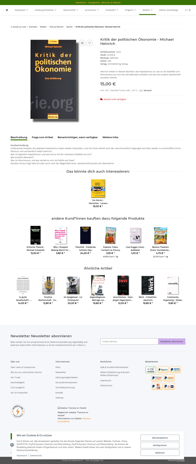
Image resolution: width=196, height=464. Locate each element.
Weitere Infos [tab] (110, 137)
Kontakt (59, 392)
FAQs (58, 367)
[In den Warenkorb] (13, 36)
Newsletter (61, 372)
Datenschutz (36, 455)
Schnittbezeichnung (65, 387)
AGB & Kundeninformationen (114, 367)
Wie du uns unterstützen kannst (26, 372)
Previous (17, 292)
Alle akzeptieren (160, 438)
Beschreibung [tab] (19, 137)
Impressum (22, 455)
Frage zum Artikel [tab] (42, 137)
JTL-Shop (181, 460)
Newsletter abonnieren (171, 341)
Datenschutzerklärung (60, 342)
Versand (148, 90)
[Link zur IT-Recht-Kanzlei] (18, 411)
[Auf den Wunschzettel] (90, 43)
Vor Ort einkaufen (19, 392)
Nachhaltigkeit (18, 382)
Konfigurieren (160, 445)
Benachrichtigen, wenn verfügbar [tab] (78, 137)
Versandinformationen (66, 382)
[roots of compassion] (6, 10)
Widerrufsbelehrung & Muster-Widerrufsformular (115, 374)
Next (178, 292)
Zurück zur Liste (19, 26)
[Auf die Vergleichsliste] (82, 43)
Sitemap (59, 397)
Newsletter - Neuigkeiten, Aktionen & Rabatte (98, 2)
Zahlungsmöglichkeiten (67, 377)
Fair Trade (15, 377)
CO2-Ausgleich (18, 387)
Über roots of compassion (23, 367)
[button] (188, 10)
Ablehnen (160, 452)
